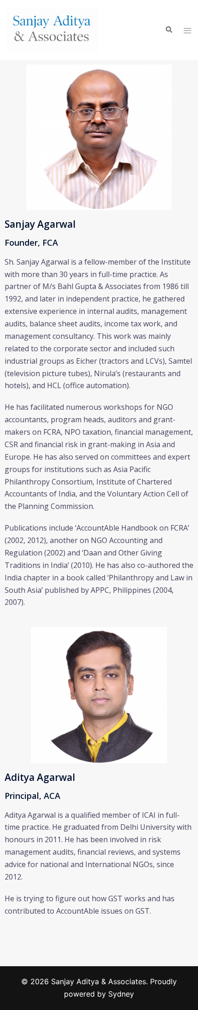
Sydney (121, 993)
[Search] (168, 30)
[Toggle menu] (187, 30)
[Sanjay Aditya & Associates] (53, 29)
